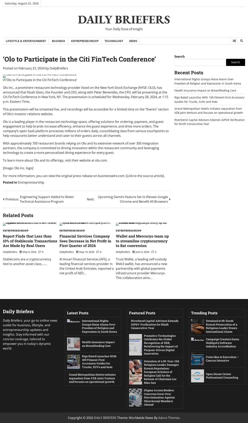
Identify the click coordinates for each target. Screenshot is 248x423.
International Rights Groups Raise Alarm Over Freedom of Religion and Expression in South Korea (99, 326)
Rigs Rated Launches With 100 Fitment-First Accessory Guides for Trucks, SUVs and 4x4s (99, 361)
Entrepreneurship (85, 41)
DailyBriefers (59, 68)
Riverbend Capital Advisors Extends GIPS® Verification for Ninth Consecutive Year (154, 324)
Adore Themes (169, 418)
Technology (114, 41)
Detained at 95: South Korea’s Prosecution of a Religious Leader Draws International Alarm (221, 326)
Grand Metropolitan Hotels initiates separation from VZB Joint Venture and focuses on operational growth (92, 378)
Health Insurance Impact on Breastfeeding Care (205, 90)
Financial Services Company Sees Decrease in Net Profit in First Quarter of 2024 (85, 241)
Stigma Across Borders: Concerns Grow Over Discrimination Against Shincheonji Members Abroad (159, 397)
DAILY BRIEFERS (124, 19)
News (133, 41)
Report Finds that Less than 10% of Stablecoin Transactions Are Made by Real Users (30, 241)
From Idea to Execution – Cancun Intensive (222, 358)
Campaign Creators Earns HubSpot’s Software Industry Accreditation (222, 342)
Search (179, 56)
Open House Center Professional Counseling (222, 375)
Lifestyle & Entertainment (26, 41)
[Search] (241, 40)
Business (58, 41)
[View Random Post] (234, 40)
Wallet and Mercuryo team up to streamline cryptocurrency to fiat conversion (142, 241)
